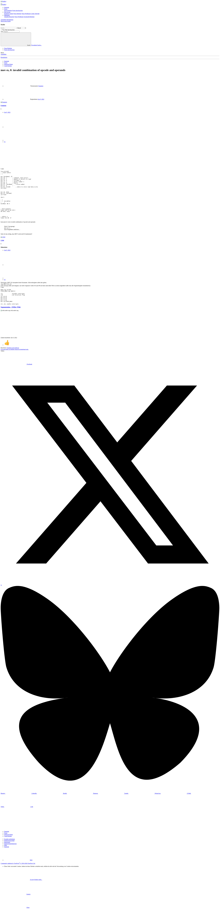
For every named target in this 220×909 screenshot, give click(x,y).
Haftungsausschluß (9, 840)
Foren (5, 9)
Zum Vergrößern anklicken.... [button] (12, 229)
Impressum (7, 842)
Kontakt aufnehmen (9, 839)
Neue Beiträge (8, 10)
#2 (5, 279)
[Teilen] (17, 127)
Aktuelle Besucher (9, 16)
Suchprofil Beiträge (29, 16)
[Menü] (1, 3)
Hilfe (5, 845)
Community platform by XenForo (18, 863)
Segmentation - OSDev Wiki (11, 307)
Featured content (8, 13)
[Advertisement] (110, 156)
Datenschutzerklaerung (10, 843)
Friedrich (40, 86)
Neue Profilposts (26, 13)
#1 (5, 142)
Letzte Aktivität (35, 13)
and (13, 348)
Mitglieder (7, 15)
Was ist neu (7, 12)
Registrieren (4, 57)
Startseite (6, 7)
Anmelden (3, 54)
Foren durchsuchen (17, 10)
